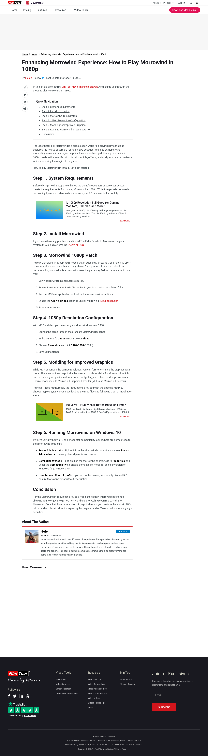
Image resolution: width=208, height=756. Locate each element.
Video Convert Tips (96, 684)
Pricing (27, 10)
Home (14, 10)
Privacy (96, 737)
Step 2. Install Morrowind (55, 111)
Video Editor (61, 679)
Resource (60, 10)
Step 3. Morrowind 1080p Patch (59, 115)
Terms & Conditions (107, 737)
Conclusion (48, 134)
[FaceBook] (9, 697)
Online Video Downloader (67, 693)
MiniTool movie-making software (80, 86)
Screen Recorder (63, 689)
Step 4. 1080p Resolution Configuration (63, 120)
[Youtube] (28, 697)
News (34, 54)
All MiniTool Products (162, 3)
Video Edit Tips (94, 679)
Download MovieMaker (184, 10)
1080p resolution (108, 300)
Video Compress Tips (97, 693)
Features (42, 10)
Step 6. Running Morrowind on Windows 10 (66, 129)
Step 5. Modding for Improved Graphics (64, 124)
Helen (28, 77)
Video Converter (63, 684)
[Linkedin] (21, 697)
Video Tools (81, 10)
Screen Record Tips (96, 703)
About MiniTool (126, 679)
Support (181, 3)
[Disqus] (77, 607)
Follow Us (124, 531)
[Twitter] (43, 78)
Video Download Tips (97, 689)
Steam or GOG (76, 244)
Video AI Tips (94, 698)
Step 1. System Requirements (58, 106)
